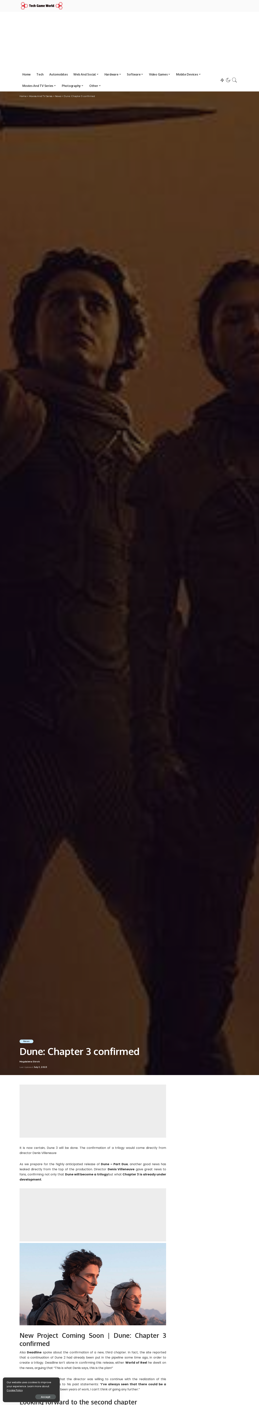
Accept (45, 1396)
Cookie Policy (15, 1390)
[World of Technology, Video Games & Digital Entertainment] (42, 6)
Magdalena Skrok (30, 1062)
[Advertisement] (129, 40)
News (26, 1041)
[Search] (235, 80)
